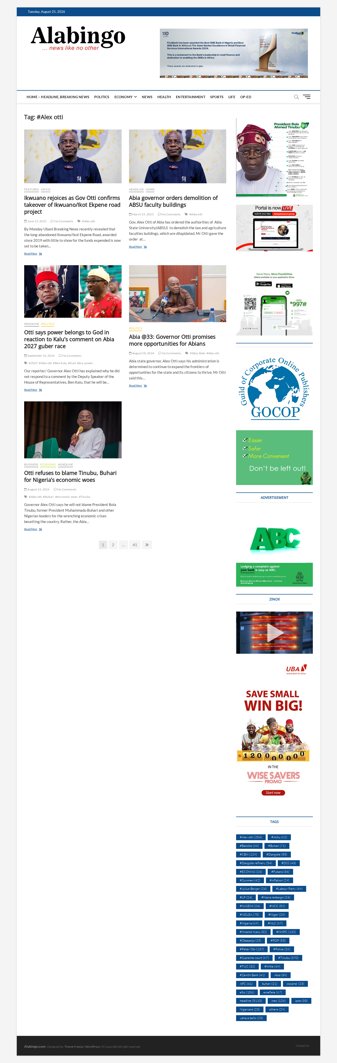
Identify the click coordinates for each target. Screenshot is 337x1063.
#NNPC (286, 932)
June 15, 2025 (36, 221)
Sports (217, 97)
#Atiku (279, 837)
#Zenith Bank (252, 975)
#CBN (248, 854)
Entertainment (190, 97)
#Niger (276, 914)
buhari (269, 984)
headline (136, 189)
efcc (247, 992)
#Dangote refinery (256, 863)
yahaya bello (251, 1018)
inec (278, 1001)
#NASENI (250, 906)
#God (72, 363)
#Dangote (276, 854)
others (277, 1009)
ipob (301, 1001)
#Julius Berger (253, 889)
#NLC (275, 923)
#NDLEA (249, 914)
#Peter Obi (252, 949)
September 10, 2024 (41, 355)
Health (164, 97)
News (147, 97)
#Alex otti (88, 221)
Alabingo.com (34, 1046)
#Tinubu (84, 497)
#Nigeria (249, 923)
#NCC (277, 906)
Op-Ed (245, 97)
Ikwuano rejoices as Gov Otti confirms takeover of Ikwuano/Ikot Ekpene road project (72, 204)
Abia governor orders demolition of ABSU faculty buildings (173, 201)
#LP (246, 897)
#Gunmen (250, 880)
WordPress (92, 1046)
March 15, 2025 (143, 214)
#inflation (279, 880)
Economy (123, 97)
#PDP (278, 940)
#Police (281, 949)
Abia (80, 363)
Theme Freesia (73, 1046)
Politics (102, 97)
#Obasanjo (250, 940)
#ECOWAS (251, 872)
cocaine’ (295, 984)
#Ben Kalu (60, 363)
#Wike (272, 966)
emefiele (272, 992)
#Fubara (280, 872)
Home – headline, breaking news (58, 97)
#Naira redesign (276, 897)
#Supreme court (254, 958)
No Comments (63, 221)
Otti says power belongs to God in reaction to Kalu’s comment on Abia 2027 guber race (69, 339)
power (88, 363)
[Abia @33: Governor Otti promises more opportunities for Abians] (177, 293)
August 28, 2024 (143, 353)
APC (246, 984)
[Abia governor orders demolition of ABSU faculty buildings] (177, 156)
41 (136, 544)
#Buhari (48, 497)
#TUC (247, 966)
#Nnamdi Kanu (253, 932)
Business (31, 464)
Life (231, 97)
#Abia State (197, 353)
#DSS (288, 863)
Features (31, 189)
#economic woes (66, 497)
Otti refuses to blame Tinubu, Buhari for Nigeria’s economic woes (70, 476)
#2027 (33, 363)
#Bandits (249, 846)
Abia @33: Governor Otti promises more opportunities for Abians (172, 340)
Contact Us (302, 1045)
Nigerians (250, 1009)
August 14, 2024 (38, 489)
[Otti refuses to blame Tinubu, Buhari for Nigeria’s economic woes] (73, 429)
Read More (38, 254)
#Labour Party (289, 889)
